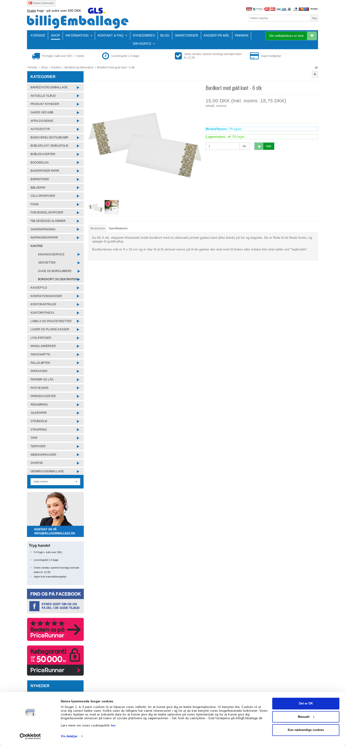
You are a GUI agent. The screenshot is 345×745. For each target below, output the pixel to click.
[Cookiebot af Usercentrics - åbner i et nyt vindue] (30, 736)
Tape (34, 438)
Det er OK (306, 703)
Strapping (39, 429)
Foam (34, 204)
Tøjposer (38, 446)
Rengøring (39, 404)
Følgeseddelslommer (48, 221)
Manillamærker (43, 346)
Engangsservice (51, 254)
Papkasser (39, 371)
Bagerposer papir (45, 170)
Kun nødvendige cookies (306, 730)
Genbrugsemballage (47, 471)
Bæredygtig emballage (49, 87)
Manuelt (303, 717)
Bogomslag (40, 162)
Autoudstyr (40, 129)
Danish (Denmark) (43, 3)
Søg (314, 18)
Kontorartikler (43, 304)
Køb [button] (268, 146)
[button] (315, 74)
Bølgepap (38, 187)
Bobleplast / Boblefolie (49, 145)
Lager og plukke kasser (50, 329)
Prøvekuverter (43, 396)
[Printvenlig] (316, 67)
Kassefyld (39, 287)
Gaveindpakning (43, 229)
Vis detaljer (69, 736)
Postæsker (40, 388)
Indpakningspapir (44, 237)
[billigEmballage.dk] (98, 22)
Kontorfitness (42, 312)
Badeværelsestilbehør (49, 137)
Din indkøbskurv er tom (286, 35)
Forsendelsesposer (47, 212)
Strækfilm (39, 421)
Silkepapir (39, 412)
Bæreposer (40, 179)
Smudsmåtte (40, 354)
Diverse (37, 463)
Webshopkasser (43, 454)
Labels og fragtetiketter (51, 321)
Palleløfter (40, 363)
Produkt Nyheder (45, 104)
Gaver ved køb (42, 112)
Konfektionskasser (46, 296)
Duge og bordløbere (55, 271)
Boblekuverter (43, 154)
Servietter (47, 262)
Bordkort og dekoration (58, 279)
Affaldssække (42, 121)
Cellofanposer (43, 195)
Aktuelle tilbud (43, 95)
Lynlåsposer (41, 337)
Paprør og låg (42, 379)
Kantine (37, 246)
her (113, 725)
